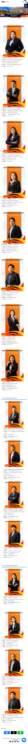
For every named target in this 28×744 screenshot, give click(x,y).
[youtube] (15, 741)
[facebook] (10, 741)
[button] (26, 6)
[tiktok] (18, 741)
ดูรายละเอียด (10, 66)
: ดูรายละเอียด (11, 478)
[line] (13, 741)
